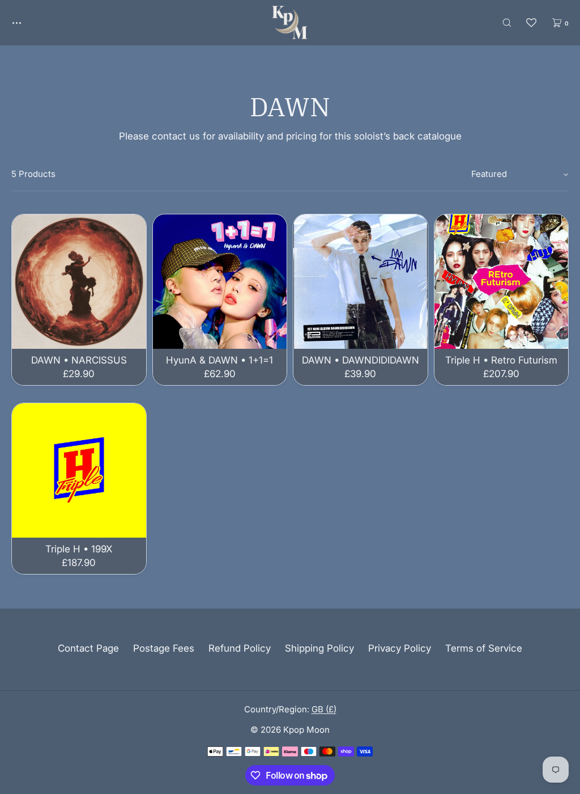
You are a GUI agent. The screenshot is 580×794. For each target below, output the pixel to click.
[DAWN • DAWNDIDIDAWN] (360, 281)
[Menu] (25, 22)
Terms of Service (483, 648)
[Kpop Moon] (289, 23)
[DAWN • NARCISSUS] (79, 281)
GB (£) (324, 709)
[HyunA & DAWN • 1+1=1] (220, 281)
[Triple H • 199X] (79, 470)
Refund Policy (239, 648)
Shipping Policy (319, 648)
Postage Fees (163, 648)
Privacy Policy (399, 648)
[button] (507, 22)
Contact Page (88, 648)
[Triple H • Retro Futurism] (501, 281)
